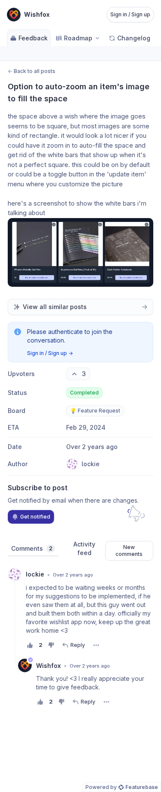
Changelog (133, 38)
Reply (77, 645)
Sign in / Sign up (130, 14)
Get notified (35, 516)
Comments (31, 548)
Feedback (33, 38)
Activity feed (84, 548)
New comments (129, 550)
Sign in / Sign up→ (50, 353)
